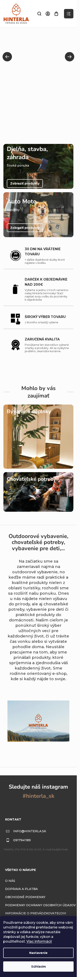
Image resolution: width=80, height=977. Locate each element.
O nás (10, 881)
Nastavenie (38, 953)
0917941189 (22, 840)
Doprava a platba (21, 889)
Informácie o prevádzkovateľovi (35, 913)
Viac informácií (39, 941)
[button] (7, 56)
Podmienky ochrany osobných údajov (40, 905)
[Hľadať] (39, 13)
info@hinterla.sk (29, 831)
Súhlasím (38, 966)
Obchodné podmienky (25, 897)
